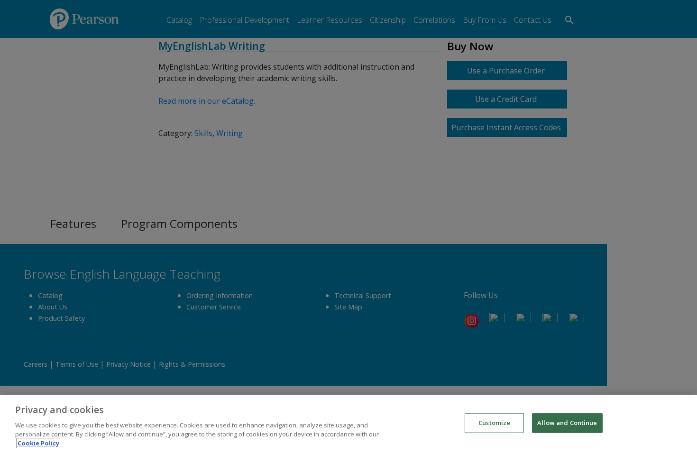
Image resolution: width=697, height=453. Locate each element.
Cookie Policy (38, 443)
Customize (494, 422)
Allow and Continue (567, 422)
